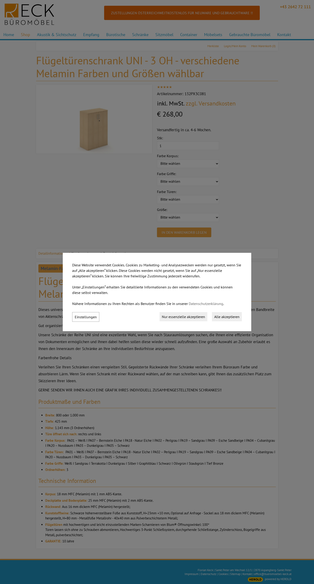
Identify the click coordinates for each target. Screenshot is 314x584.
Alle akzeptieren (227, 316)
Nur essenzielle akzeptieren (183, 316)
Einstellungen (86, 317)
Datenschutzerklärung (206, 303)
